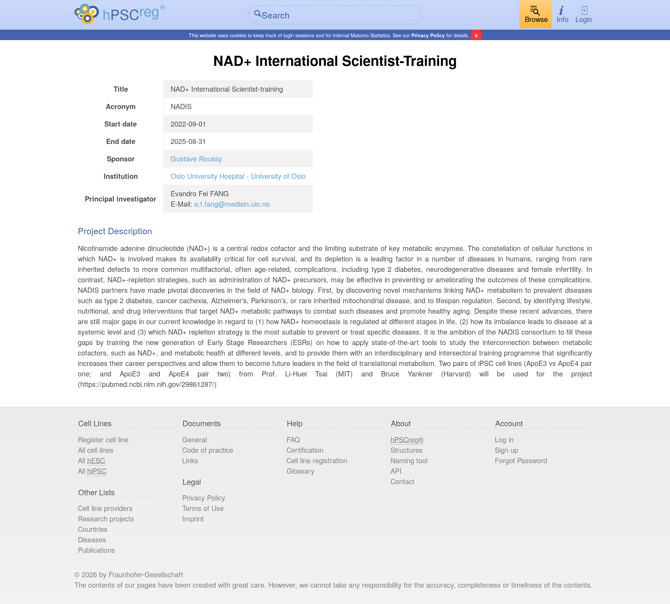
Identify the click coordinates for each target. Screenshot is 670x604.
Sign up (506, 450)
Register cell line (103, 439)
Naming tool (408, 460)
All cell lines (95, 450)
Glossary (300, 471)
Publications (96, 550)
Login (583, 19)
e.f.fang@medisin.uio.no (232, 204)
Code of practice (207, 450)
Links (190, 460)
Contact (402, 481)
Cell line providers (105, 508)
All (91, 460)
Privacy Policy (428, 35)
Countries (92, 529)
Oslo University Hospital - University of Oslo (238, 176)
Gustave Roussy (196, 158)
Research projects (106, 518)
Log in (504, 439)
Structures (406, 450)
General (194, 439)
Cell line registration (316, 460)
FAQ (293, 439)
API (396, 471)
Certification (304, 450)
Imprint (193, 518)
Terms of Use (203, 508)
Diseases (92, 539)
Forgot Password (521, 460)
